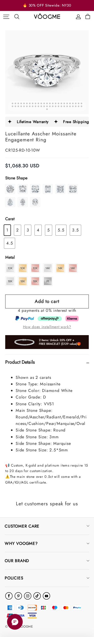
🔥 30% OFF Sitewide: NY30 (47, 5)
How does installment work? (47, 326)
